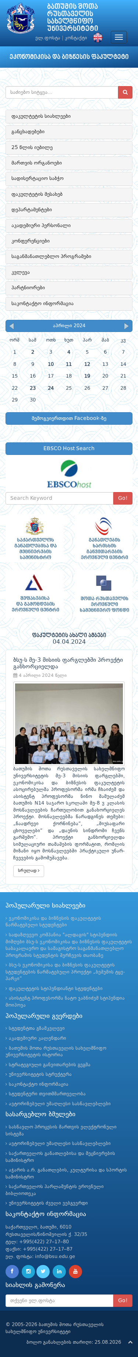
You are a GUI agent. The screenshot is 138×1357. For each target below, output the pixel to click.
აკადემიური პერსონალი (41, 225)
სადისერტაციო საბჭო (37, 178)
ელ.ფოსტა (47, 38)
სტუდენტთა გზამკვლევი (37, 1028)
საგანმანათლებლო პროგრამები (51, 256)
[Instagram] (28, 1271)
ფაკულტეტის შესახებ (37, 194)
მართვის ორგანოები (36, 163)
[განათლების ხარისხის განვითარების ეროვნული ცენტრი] (104, 538)
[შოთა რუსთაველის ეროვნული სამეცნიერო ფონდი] (104, 594)
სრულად (28, 871)
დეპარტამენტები (31, 209)
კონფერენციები (30, 241)
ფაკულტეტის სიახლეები (41, 116)
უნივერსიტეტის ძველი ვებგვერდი (48, 1203)
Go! (123, 498)
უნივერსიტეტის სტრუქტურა (40, 1074)
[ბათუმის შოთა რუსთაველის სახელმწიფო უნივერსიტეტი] (20, 20)
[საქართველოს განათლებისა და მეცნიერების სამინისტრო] (35, 538)
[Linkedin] (59, 1271)
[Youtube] (75, 1271)
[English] (96, 38)
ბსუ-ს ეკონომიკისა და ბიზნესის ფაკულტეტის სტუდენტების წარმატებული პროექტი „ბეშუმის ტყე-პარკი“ (65, 972)
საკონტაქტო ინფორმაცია (42, 303)
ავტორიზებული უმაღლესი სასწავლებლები (60, 1104)
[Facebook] (12, 1271)
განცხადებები (28, 131)
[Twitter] (43, 1271)
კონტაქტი (76, 38)
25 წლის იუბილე (32, 147)
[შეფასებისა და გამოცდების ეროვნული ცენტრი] (35, 594)
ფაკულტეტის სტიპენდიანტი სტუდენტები (56, 988)
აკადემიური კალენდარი (37, 1038)
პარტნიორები (28, 287)
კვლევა (20, 272)
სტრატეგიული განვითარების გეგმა (50, 1065)
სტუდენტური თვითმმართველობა (47, 1094)
